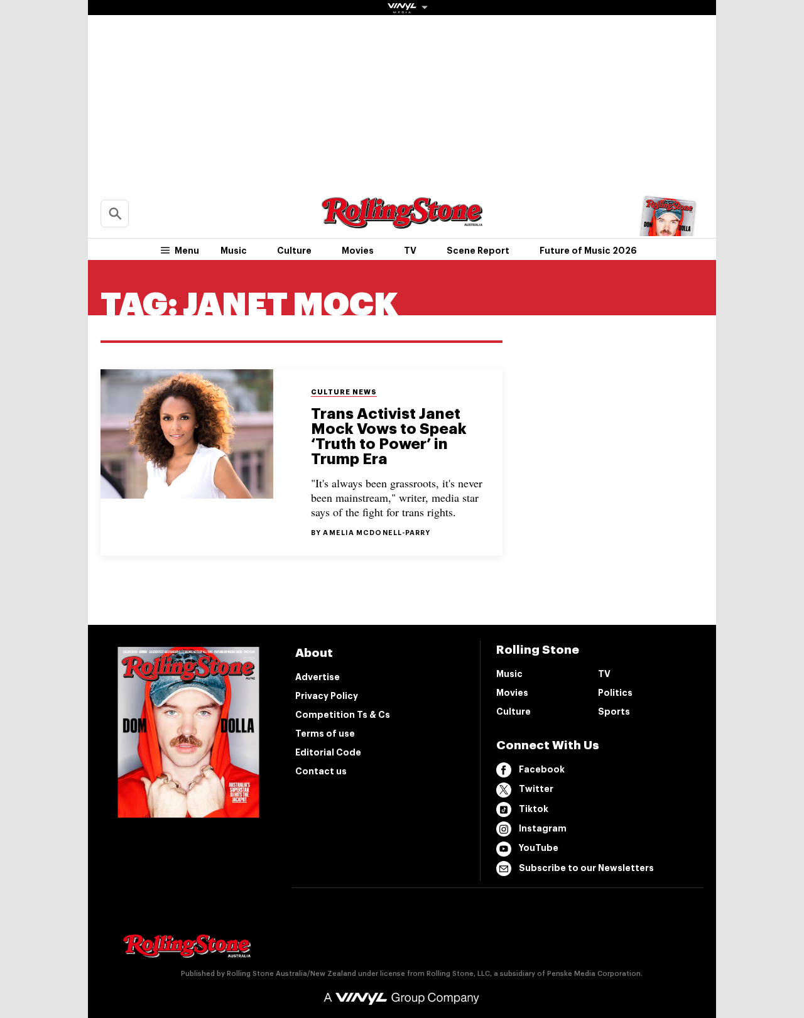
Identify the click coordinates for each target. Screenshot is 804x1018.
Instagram (543, 828)
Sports (614, 711)
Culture (294, 250)
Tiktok (533, 808)
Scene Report (478, 250)
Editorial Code (328, 752)
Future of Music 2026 (588, 250)
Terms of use (325, 733)
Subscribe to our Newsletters (586, 868)
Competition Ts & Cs (342, 714)
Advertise (317, 677)
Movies (358, 250)
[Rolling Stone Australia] (402, 222)
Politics (615, 692)
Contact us (321, 771)
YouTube (538, 847)
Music (233, 250)
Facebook (542, 769)
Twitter (536, 788)
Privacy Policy (326, 695)
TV (410, 250)
